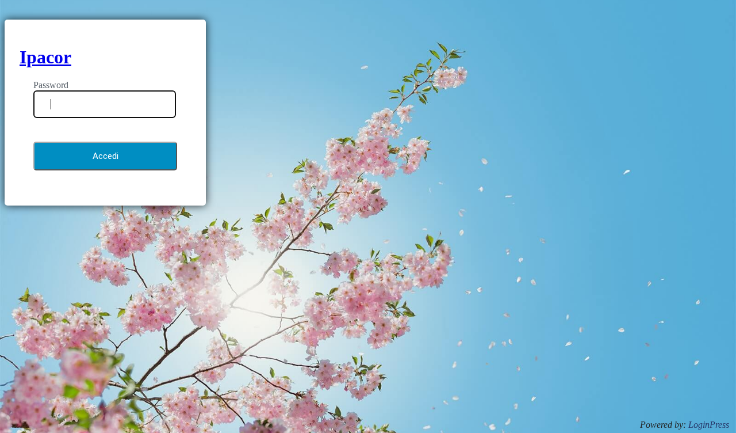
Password (50, 85)
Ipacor (45, 57)
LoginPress (708, 425)
